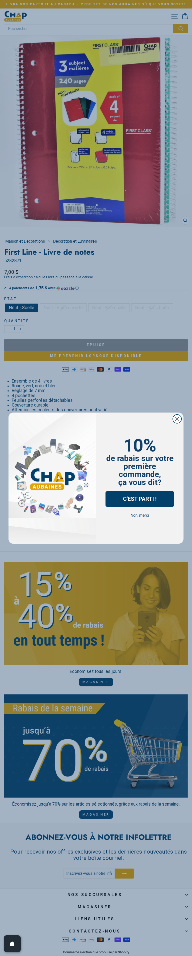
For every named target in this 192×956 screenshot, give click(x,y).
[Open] (12, 943)
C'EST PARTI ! (139, 499)
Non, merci (139, 515)
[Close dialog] (177, 419)
